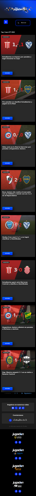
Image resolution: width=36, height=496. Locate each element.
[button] (6, 22)
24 (22, 393)
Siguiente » (28, 393)
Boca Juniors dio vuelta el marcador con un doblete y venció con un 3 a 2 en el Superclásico (16, 193)
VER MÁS (7, 73)
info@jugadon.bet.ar (20, 420)
